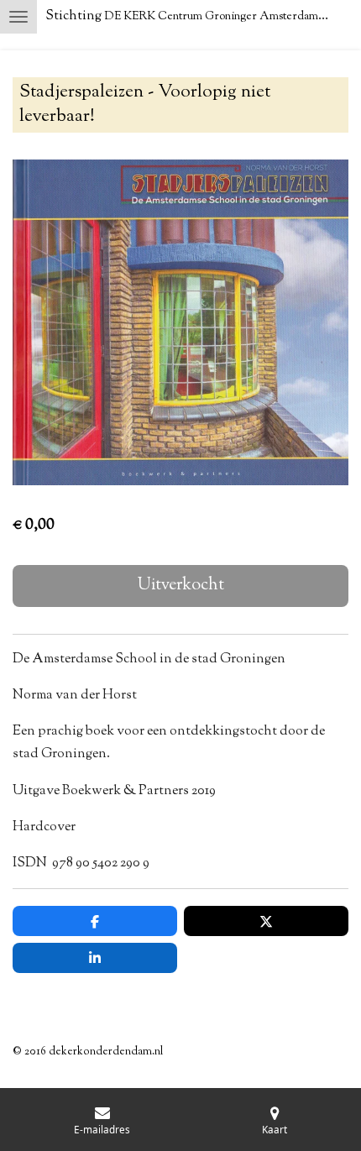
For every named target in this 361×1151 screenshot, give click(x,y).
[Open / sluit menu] (18, 17)
